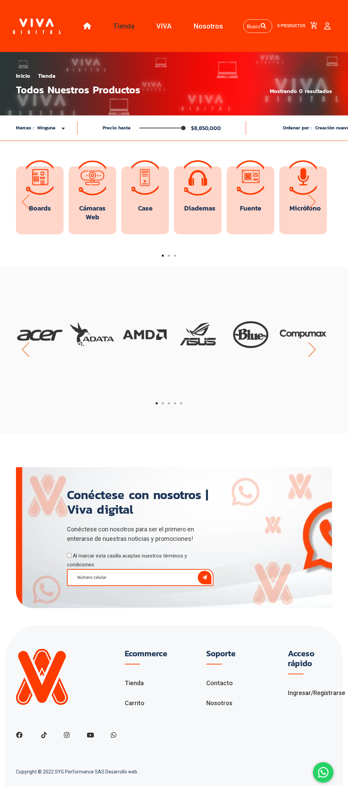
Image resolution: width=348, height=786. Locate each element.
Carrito (134, 703)
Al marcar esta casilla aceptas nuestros (127, 560)
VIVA (164, 26)
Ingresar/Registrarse (316, 692)
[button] (163, 256)
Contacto (219, 683)
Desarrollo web (121, 771)
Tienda (124, 26)
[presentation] (25, 202)
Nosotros (208, 26)
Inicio (23, 76)
